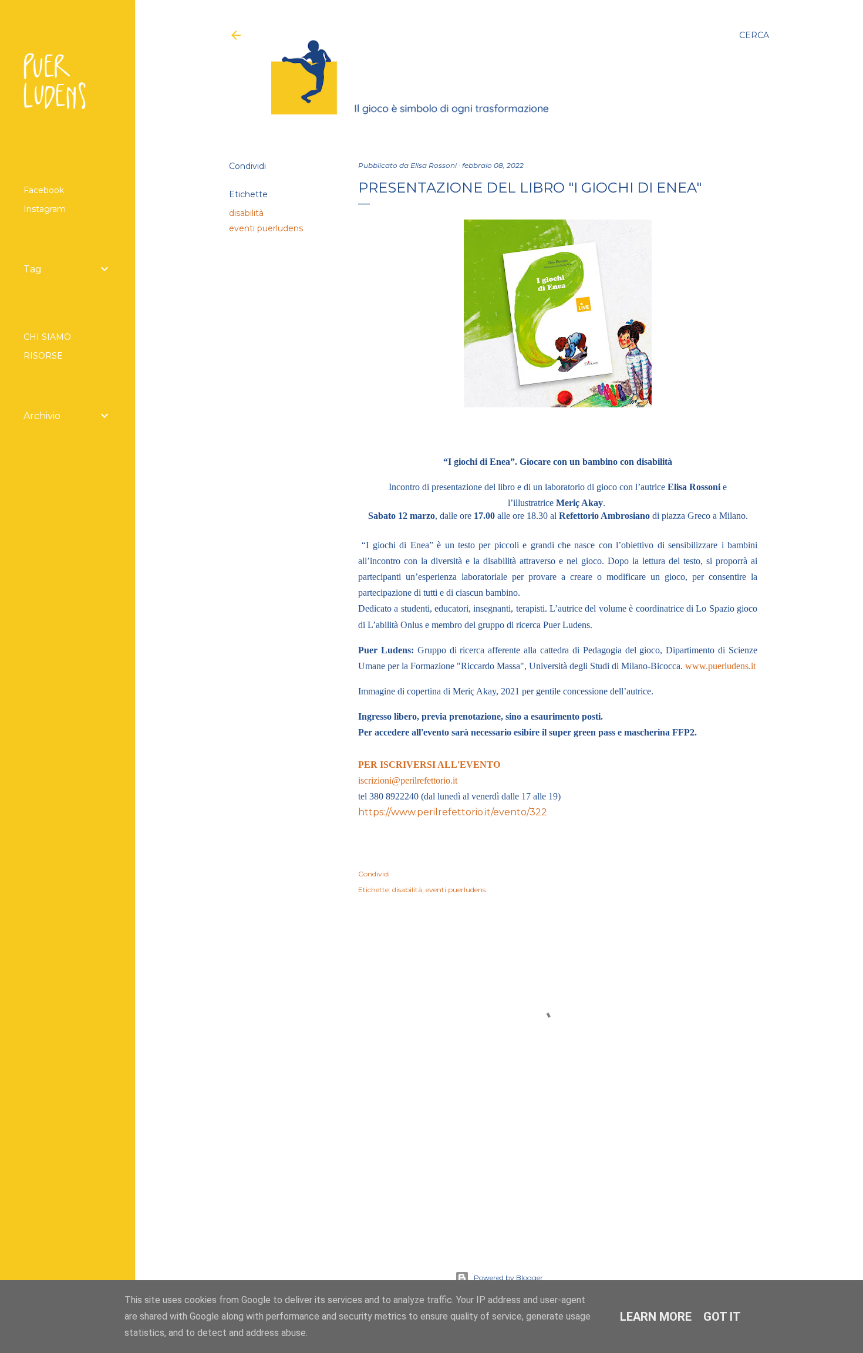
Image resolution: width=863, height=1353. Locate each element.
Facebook (43, 190)
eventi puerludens (266, 228)
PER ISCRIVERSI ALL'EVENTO (429, 765)
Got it (722, 1317)
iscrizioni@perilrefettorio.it (407, 780)
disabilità (246, 213)
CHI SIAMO (47, 337)
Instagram (44, 209)
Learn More (656, 1317)
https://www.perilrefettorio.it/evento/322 (452, 812)
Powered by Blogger (508, 1277)
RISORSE (43, 355)
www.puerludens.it (720, 666)
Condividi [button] (247, 166)
